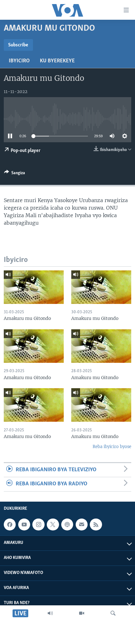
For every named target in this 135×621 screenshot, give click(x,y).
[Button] (14, 174)
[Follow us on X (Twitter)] (53, 524)
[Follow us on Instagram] (38, 524)
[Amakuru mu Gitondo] (34, 287)
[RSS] (96, 524)
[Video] (81, 613)
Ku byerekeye (57, 61)
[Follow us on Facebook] (10, 524)
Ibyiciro (19, 61)
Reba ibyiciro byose (112, 446)
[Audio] (50, 613)
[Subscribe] (82, 524)
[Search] (113, 613)
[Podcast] (67, 524)
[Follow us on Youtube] (24, 524)
